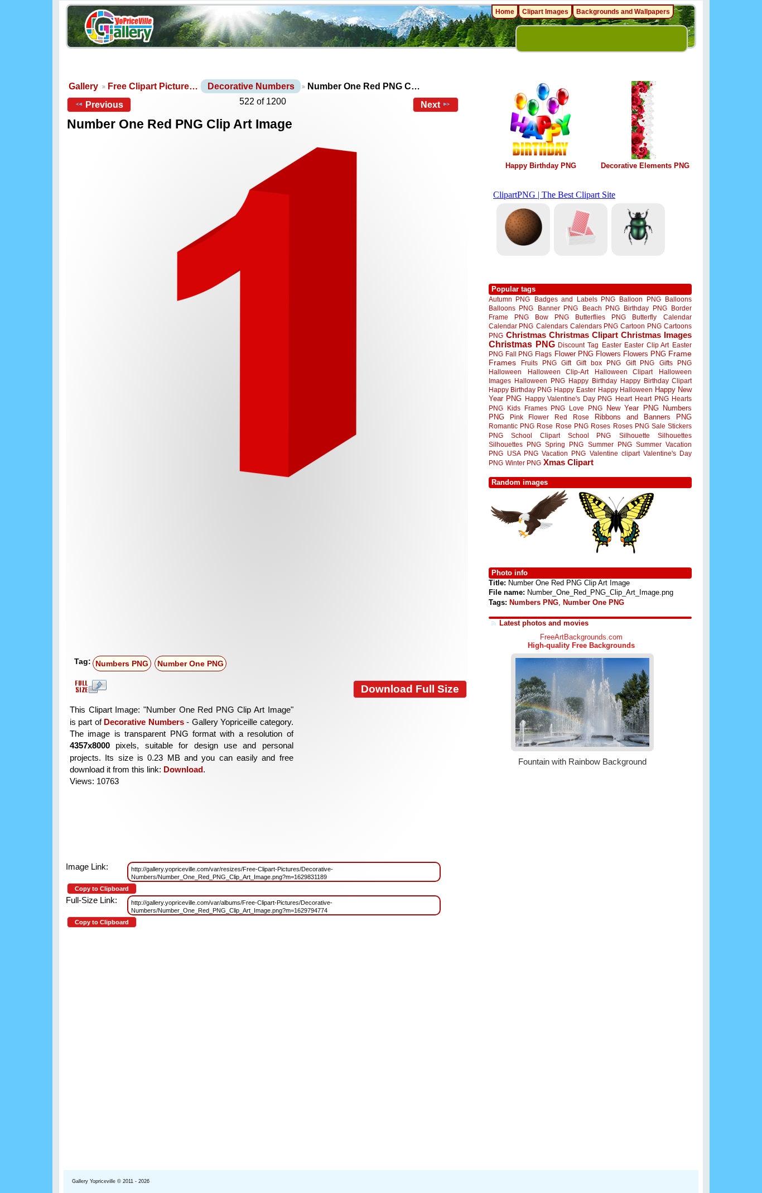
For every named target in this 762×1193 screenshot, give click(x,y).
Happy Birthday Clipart (656, 380)
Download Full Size (410, 689)
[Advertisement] (269, 568)
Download (183, 769)
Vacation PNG (564, 453)
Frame (680, 354)
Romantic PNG (511, 426)
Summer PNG (610, 444)
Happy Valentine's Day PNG (568, 399)
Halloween (505, 371)
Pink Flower (529, 417)
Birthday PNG (645, 308)
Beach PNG (601, 308)
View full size (89, 686)
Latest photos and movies (544, 623)
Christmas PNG (522, 344)
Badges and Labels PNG (574, 299)
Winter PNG (523, 462)
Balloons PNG (511, 308)
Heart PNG (651, 398)
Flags (543, 353)
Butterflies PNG (600, 317)
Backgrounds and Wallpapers (623, 12)
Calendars (552, 326)
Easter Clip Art (646, 345)
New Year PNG (632, 408)
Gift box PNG (598, 362)
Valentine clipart (615, 453)
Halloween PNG (539, 380)
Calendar (677, 317)
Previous (104, 104)
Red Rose (571, 417)
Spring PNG (564, 444)
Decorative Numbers (251, 86)
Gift (566, 362)
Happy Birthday (592, 380)
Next (430, 104)
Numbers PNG (121, 663)
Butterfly (644, 317)
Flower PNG (574, 354)
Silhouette (634, 435)
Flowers (608, 354)
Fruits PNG (539, 362)
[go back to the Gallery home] (119, 28)
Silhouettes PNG (515, 444)
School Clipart (535, 435)
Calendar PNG (511, 326)
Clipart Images (545, 12)
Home (504, 12)
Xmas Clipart (568, 462)
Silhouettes (675, 435)
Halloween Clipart (624, 371)
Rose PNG (572, 426)
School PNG (589, 435)
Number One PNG (190, 663)
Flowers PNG (644, 354)
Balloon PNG (639, 299)
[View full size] (267, 312)
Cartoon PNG (640, 326)
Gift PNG (640, 362)
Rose (545, 426)
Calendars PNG (594, 326)
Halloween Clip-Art (558, 371)
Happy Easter (574, 389)
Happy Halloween (625, 389)
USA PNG (522, 453)
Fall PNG (519, 353)
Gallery (83, 86)
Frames (502, 363)
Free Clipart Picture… (153, 86)
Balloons (678, 299)
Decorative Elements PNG (645, 165)
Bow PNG (552, 317)
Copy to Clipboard (102, 888)
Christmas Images (656, 335)
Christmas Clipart (583, 335)
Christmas (526, 335)
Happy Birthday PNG (540, 165)
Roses (600, 426)
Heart (623, 398)
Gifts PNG (675, 362)
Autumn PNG (509, 299)
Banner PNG (558, 308)
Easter (611, 345)
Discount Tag (578, 345)
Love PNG (585, 408)
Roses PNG (631, 426)
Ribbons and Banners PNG (643, 417)
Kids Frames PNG (536, 408)
